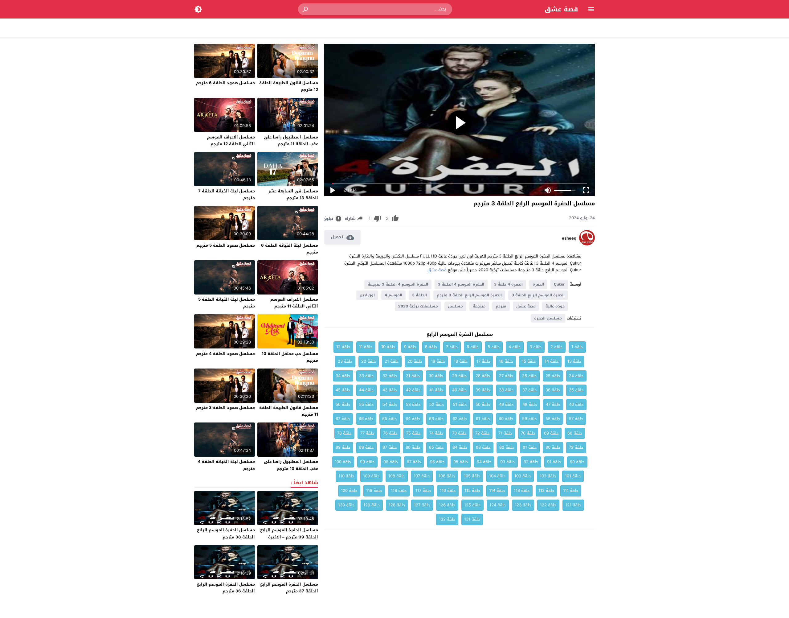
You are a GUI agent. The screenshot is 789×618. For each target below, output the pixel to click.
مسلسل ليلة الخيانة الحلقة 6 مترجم (289, 248)
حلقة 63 (436, 418)
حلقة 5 (494, 347)
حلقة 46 (576, 404)
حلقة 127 (422, 505)
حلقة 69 (551, 433)
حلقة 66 (366, 418)
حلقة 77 (367, 433)
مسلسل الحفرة (548, 318)
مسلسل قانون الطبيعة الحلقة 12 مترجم (288, 86)
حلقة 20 (414, 361)
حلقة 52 (436, 404)
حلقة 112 (546, 490)
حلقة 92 (531, 462)
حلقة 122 (548, 505)
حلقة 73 (459, 433)
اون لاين (367, 295)
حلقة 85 (436, 447)
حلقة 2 (556, 347)
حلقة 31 (413, 376)
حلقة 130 (346, 505)
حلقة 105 (472, 476)
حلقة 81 (530, 447)
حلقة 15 (529, 361)
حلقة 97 (414, 462)
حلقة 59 (529, 418)
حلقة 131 (472, 519)
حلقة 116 (448, 490)
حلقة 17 (483, 361)
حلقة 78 (344, 433)
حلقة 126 (447, 505)
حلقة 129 (371, 505)
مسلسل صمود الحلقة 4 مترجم (225, 353)
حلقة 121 (573, 505)
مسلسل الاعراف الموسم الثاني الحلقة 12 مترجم (231, 140)
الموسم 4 (393, 295)
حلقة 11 (366, 347)
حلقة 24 (576, 376)
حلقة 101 (573, 476)
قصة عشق (561, 9)
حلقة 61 (483, 418)
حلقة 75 (413, 433)
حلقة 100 (343, 462)
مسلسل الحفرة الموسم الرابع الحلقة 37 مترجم (289, 587)
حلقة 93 (507, 462)
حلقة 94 (484, 462)
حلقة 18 (461, 361)
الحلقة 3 (419, 295)
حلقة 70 (528, 433)
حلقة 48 (529, 404)
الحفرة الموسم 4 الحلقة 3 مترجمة (398, 284)
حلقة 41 (436, 390)
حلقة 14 (552, 361)
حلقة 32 (389, 376)
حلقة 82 (506, 447)
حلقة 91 (554, 462)
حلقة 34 (343, 376)
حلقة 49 (506, 404)
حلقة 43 (389, 390)
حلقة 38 (506, 390)
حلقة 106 (447, 476)
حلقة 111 (570, 490)
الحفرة (538, 284)
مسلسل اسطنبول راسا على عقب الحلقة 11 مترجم (291, 140)
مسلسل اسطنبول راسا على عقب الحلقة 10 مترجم (291, 465)
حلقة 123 (523, 505)
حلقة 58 (553, 418)
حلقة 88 (366, 447)
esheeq (569, 238)
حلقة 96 (437, 462)
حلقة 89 (343, 447)
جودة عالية (555, 306)
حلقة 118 (399, 490)
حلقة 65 (389, 418)
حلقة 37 (529, 390)
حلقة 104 (497, 476)
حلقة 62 (459, 418)
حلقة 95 (460, 462)
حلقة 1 (577, 347)
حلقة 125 (472, 505)
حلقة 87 (389, 447)
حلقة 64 (413, 418)
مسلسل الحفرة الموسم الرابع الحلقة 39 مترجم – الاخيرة (289, 533)
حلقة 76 (390, 433)
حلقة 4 (515, 347)
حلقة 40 (459, 390)
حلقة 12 (343, 347)
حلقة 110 (346, 476)
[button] (305, 9)
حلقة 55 (366, 404)
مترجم (501, 306)
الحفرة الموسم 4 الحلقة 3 (461, 284)
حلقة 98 (390, 462)
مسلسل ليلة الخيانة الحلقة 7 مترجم (226, 194)
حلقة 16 (506, 361)
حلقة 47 (553, 404)
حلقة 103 (522, 476)
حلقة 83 (483, 447)
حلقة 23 (345, 361)
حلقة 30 (436, 376)
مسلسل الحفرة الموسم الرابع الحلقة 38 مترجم (226, 533)
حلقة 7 (452, 347)
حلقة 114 (497, 490)
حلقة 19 (438, 361)
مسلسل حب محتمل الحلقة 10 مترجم (290, 357)
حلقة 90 (577, 462)
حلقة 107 (422, 476)
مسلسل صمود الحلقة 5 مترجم (225, 245)
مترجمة (479, 306)
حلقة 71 (505, 433)
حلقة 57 (576, 418)
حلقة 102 (548, 476)
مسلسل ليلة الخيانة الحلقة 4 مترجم (226, 465)
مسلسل (455, 306)
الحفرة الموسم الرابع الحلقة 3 (538, 295)
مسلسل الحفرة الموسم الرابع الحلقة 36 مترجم (226, 587)
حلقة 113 (522, 490)
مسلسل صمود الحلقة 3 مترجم (225, 407)
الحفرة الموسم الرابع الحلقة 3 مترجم (469, 295)
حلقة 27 (506, 376)
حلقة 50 (483, 404)
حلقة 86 (413, 447)
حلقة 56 (343, 404)
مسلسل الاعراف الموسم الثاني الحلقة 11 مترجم (294, 302)
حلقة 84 (459, 447)
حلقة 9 (410, 347)
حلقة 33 (366, 376)
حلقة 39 (483, 390)
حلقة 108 (396, 476)
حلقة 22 (368, 361)
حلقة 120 (349, 490)
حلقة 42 (413, 390)
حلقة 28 (483, 376)
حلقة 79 (576, 447)
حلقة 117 (423, 490)
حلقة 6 (473, 347)
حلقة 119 (374, 490)
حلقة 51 (460, 404)
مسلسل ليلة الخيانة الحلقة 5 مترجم (226, 302)
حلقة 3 (535, 347)
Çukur (559, 284)
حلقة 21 (392, 361)
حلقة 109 (371, 476)
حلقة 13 (574, 361)
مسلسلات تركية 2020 (418, 306)
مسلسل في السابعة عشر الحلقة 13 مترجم (293, 194)
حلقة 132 (447, 519)
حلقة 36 (553, 390)
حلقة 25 (553, 376)
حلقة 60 (506, 418)
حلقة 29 (459, 376)
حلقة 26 (529, 376)
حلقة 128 (397, 505)
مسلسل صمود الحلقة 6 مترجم (225, 83)
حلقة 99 (367, 462)
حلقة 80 (553, 447)
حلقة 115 (472, 490)
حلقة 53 (413, 404)
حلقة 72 (482, 433)
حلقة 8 (431, 347)
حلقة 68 (574, 433)
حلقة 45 (343, 390)
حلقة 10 (388, 347)
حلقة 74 (436, 433)
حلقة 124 (497, 505)
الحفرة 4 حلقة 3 (508, 284)
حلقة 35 (576, 390)
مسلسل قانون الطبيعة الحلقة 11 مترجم (288, 411)
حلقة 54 (389, 404)
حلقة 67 (343, 418)
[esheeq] (587, 244)
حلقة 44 (366, 390)
